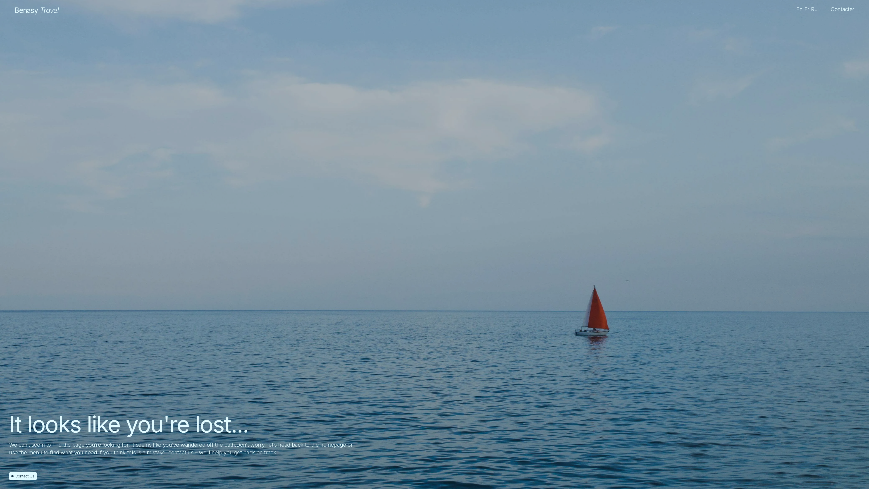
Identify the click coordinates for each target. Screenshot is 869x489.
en (799, 9)
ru (814, 9)
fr (807, 9)
